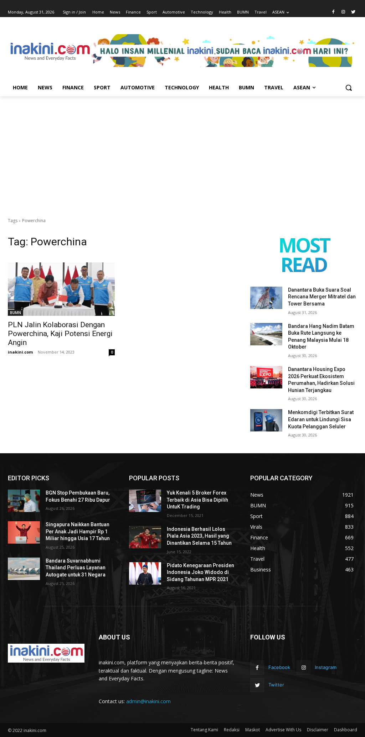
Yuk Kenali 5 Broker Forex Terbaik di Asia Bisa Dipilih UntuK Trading (197, 499)
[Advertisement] (182, 149)
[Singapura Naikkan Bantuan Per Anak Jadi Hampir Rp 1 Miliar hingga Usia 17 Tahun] (24, 532)
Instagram (325, 667)
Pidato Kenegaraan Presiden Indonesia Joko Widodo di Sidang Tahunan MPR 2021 (200, 572)
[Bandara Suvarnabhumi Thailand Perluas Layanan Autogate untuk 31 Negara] (24, 569)
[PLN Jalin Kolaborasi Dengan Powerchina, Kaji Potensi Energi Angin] (61, 289)
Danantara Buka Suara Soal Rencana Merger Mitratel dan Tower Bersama (322, 297)
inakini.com (20, 352)
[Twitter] (353, 12)
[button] (348, 87)
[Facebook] (333, 12)
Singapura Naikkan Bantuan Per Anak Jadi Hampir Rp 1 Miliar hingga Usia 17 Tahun (78, 531)
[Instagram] (343, 12)
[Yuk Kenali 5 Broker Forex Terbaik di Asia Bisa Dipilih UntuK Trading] (145, 501)
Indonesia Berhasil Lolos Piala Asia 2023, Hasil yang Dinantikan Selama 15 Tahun (199, 536)
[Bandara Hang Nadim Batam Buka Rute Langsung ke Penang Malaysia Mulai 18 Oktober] (266, 334)
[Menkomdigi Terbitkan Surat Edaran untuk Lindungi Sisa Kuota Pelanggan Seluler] (266, 420)
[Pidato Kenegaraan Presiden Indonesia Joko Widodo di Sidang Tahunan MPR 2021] (145, 573)
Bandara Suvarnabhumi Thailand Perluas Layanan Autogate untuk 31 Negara (76, 567)
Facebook (279, 667)
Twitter (276, 685)
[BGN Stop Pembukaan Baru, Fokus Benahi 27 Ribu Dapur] (24, 501)
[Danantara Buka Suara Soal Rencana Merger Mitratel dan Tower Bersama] (266, 298)
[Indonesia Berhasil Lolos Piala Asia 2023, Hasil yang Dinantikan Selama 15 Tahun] (145, 537)
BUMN (15, 312)
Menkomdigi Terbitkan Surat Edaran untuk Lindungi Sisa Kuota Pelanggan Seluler (321, 419)
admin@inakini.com (148, 701)
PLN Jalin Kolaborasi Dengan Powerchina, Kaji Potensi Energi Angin (60, 333)
